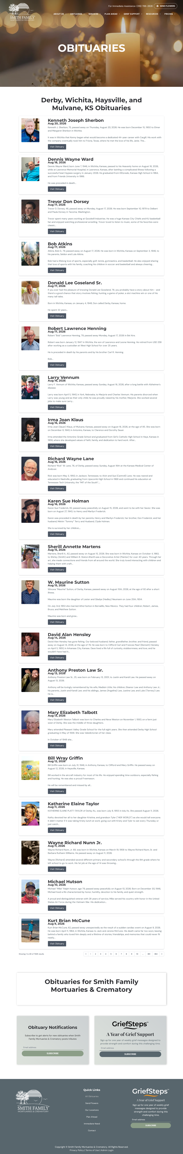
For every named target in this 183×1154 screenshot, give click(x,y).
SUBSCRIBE (53, 1053)
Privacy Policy (77, 1150)
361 (149, 954)
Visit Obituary (57, 146)
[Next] (161, 954)
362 (155, 954)
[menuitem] (60, 14)
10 (137, 954)
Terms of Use (92, 1150)
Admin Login (107, 1150)
